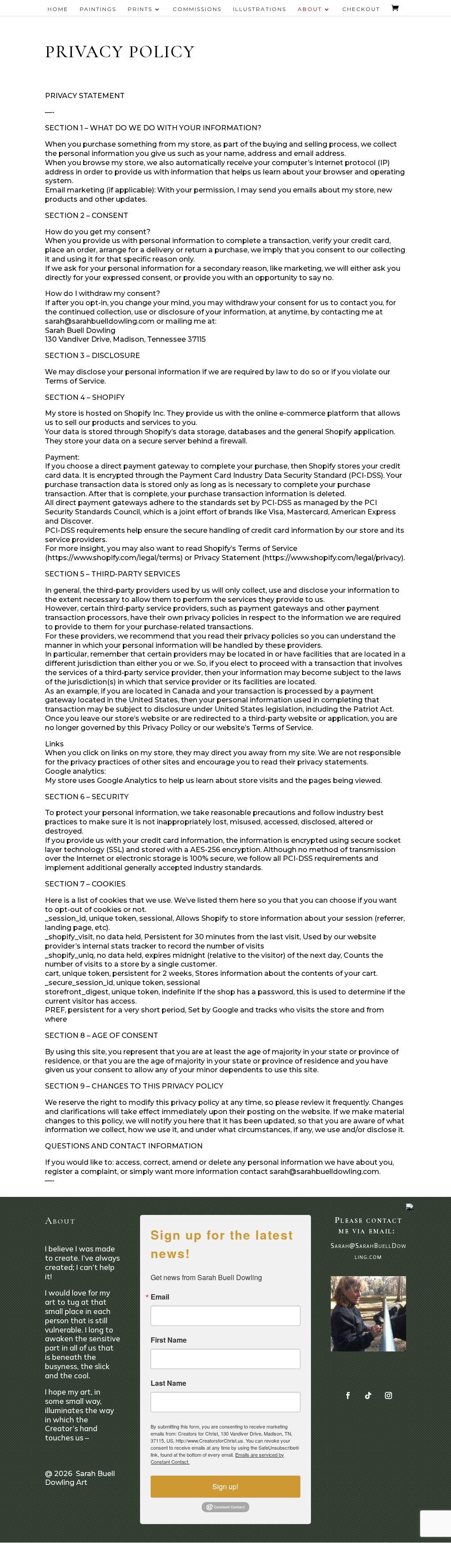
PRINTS (140, 9)
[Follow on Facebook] (348, 1395)
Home (58, 9)
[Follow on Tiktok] (368, 1395)
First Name (169, 1340)
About (310, 9)
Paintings (98, 9)
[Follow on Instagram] (388, 1395)
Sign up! (225, 1486)
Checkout (361, 9)
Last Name (168, 1383)
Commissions (197, 9)
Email (160, 1296)
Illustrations (259, 9)
